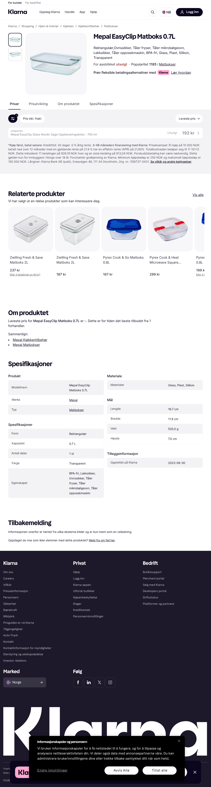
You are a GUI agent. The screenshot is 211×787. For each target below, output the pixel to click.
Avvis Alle (122, 770)
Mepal (73, 400)
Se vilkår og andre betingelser (170, 161)
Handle (70, 12)
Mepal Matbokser (26, 345)
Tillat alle (160, 770)
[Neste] (197, 241)
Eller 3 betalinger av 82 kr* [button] (25, 274)
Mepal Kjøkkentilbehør (30, 340)
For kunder (15, 3)
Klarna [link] (12, 26)
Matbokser (167, 64)
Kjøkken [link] (68, 26)
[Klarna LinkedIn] (89, 682)
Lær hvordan (181, 72)
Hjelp (93, 12)
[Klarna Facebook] (78, 682)
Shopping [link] (27, 26)
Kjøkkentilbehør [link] (88, 26)
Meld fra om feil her (102, 540)
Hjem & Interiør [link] (49, 26)
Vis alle (198, 195)
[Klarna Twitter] (99, 682)
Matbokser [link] (111, 26)
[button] (166, 12)
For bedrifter (33, 3)
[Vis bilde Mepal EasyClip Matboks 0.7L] (15, 40)
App (82, 12)
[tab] (14, 104)
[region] (107, 758)
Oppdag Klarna (49, 12)
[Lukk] (179, 740)
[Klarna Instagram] (110, 682)
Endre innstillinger (52, 771)
